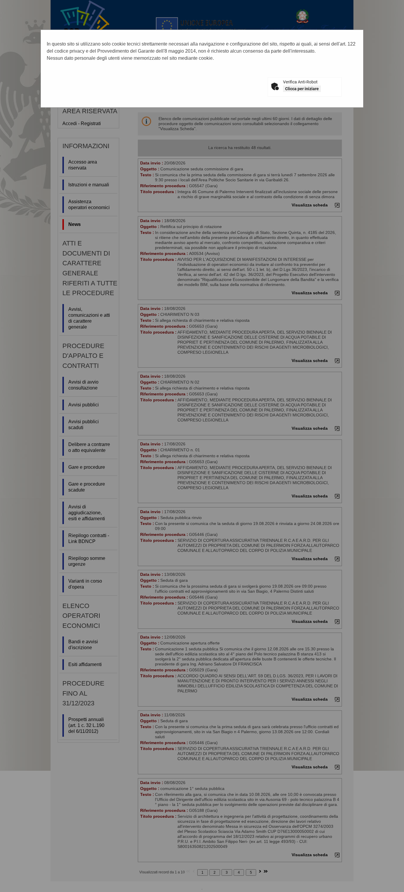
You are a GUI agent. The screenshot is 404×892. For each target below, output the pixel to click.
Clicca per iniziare (302, 88)
